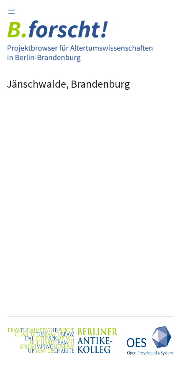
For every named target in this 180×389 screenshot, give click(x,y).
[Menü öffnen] (12, 12)
